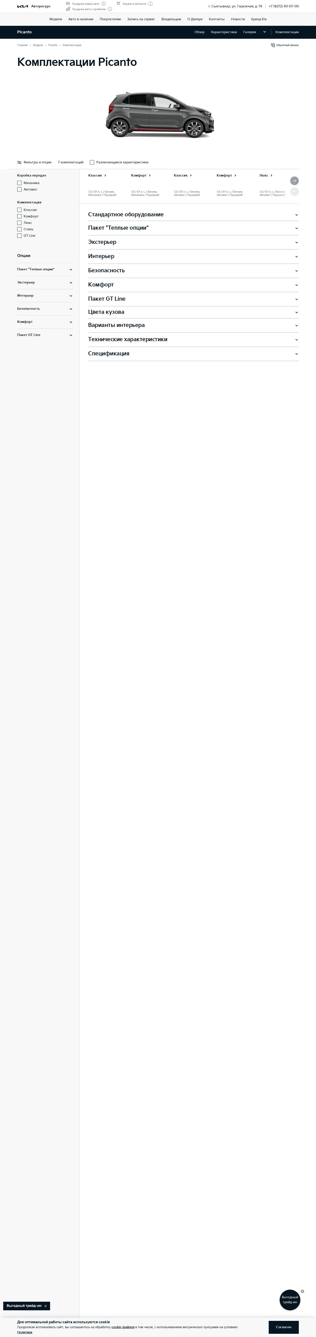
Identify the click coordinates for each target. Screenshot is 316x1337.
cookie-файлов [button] (123, 1327)
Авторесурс (41, 6)
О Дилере (194, 19)
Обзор (199, 32)
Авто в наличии (80, 19)
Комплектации (287, 32)
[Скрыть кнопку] (302, 1291)
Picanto (24, 32)
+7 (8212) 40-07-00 (284, 6)
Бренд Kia (259, 19)
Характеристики (224, 32)
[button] (294, 180)
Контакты (217, 19)
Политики (24, 1332)
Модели (55, 19)
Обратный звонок (287, 45)
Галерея (249, 32)
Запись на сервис (141, 19)
